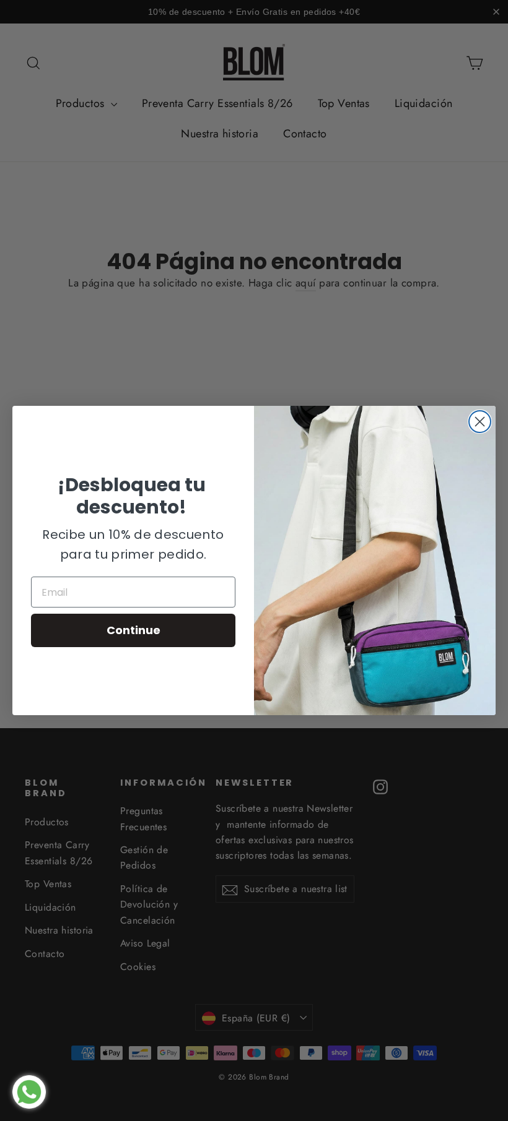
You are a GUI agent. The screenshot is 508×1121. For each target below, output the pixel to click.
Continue (133, 630)
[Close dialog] (480, 421)
